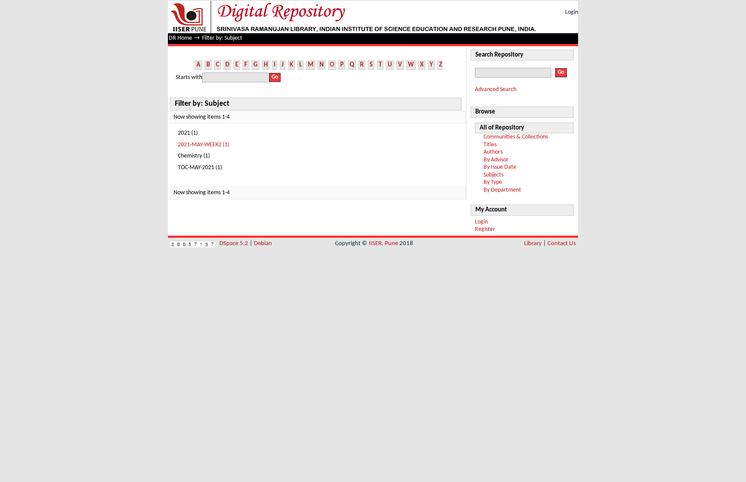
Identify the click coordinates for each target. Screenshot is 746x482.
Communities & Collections (516, 137)
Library (533, 243)
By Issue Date (500, 167)
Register (485, 229)
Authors (493, 152)
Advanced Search (495, 89)
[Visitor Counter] (192, 243)
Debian (263, 243)
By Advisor (496, 160)
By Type (493, 182)
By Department (502, 190)
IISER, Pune (383, 243)
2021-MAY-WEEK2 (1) (203, 145)
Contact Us (561, 243)
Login (571, 12)
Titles (490, 145)
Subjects (493, 175)
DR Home (180, 38)
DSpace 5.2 (234, 243)
